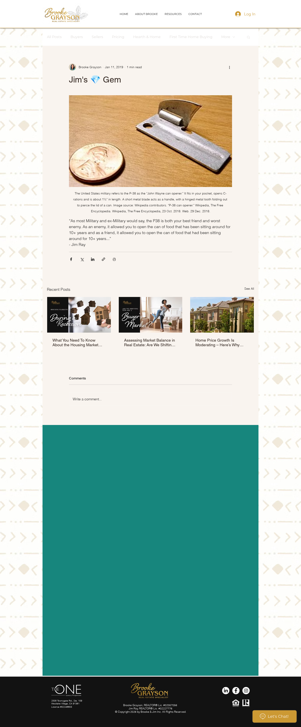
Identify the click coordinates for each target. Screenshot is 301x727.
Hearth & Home (147, 37)
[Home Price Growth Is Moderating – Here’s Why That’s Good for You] (222, 315)
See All (249, 289)
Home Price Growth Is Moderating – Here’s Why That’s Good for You (217, 342)
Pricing (118, 37)
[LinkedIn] (225, 690)
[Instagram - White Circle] (246, 690)
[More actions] (229, 67)
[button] (195, 14)
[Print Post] (114, 259)
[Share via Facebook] (71, 259)
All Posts (54, 37)
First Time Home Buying (190, 37)
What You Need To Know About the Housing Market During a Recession (75, 342)
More (225, 37)
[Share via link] (103, 259)
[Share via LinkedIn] (93, 259)
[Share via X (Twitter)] (82, 259)
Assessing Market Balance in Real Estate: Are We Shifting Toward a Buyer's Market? (149, 342)
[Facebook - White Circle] (236, 690)
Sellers (97, 37)
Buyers (77, 37)
